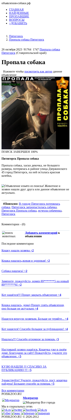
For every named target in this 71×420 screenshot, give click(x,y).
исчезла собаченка (50, 210)
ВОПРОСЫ (16, 19)
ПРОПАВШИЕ (19, 16)
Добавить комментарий (41, 232)
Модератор (30, 398)
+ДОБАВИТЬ (18, 23)
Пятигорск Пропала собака (19, 210)
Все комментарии (13, 390)
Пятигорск (8, 214)
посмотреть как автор (38, 71)
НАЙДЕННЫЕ (19, 13)
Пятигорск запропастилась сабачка (34, 207)
